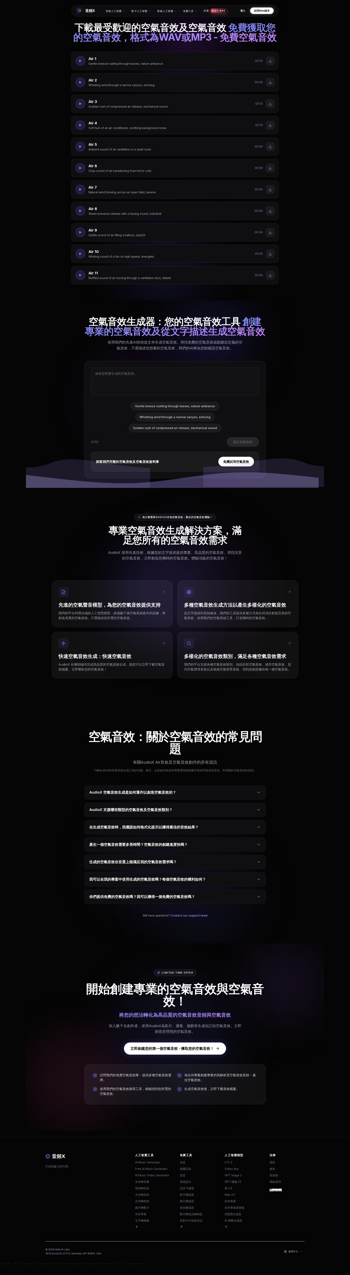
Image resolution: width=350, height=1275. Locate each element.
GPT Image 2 (233, 1175)
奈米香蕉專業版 (234, 1207)
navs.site (120, 1263)
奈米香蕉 (140, 1214)
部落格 (274, 1175)
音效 (183, 1162)
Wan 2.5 (230, 1194)
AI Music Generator (147, 1162)
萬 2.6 (228, 1188)
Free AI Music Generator (151, 1168)
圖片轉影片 (142, 1207)
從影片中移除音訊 (191, 1220)
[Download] (270, 61)
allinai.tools (90, 1263)
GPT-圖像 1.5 (233, 1181)
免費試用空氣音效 (236, 462)
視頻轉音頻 (142, 1188)
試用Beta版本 (262, 10)
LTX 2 (228, 1162)
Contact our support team (189, 915)
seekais (28, 1263)
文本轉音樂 (142, 1181)
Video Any (232, 1168)
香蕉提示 (185, 1181)
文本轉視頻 (142, 1201)
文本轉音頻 (142, 1194)
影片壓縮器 (187, 1194)
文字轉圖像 (142, 1220)
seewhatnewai (136, 1263)
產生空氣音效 (243, 442)
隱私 (272, 1162)
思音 (183, 1175)
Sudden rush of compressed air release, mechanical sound (175, 428)
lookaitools (41, 1263)
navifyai (66, 1263)
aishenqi (55, 1263)
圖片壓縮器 (187, 1201)
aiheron (17, 1263)
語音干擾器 (187, 1188)
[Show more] (136, 1226)
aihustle (77, 1263)
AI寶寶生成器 (233, 1214)
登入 (242, 10)
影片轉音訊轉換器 (191, 1214)
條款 (272, 1168)
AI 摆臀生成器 (233, 1220)
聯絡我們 (275, 1181)
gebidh (6, 1263)
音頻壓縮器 (187, 1207)
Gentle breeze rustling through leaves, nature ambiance (175, 406)
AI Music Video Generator (152, 1175)
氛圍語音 (185, 1168)
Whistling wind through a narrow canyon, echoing (175, 417)
